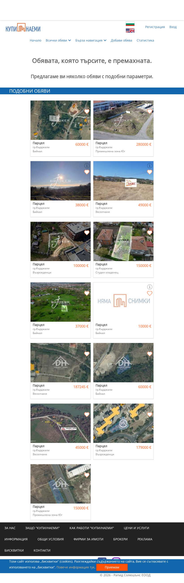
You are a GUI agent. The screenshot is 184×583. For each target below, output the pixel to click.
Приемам (112, 567)
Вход (173, 27)
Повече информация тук (75, 567)
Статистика (145, 40)
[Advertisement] (92, 10)
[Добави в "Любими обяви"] (87, 112)
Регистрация (155, 27)
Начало (35, 40)
